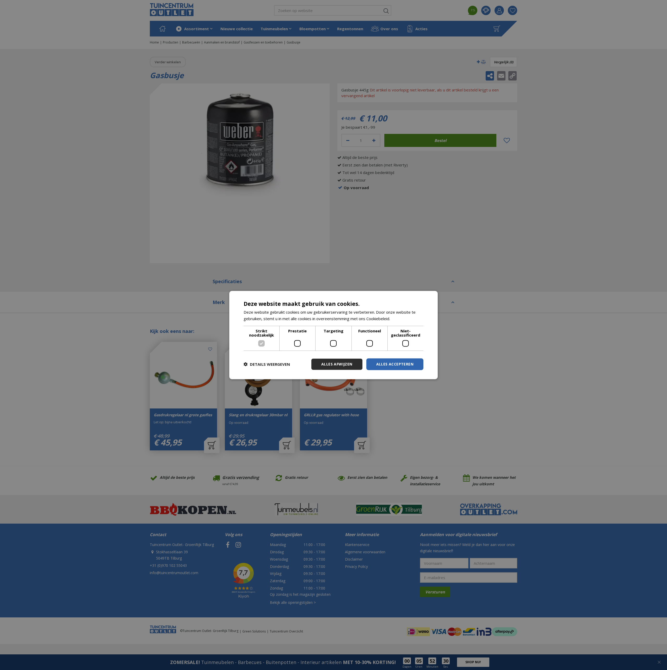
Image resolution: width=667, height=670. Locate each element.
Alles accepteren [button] (394, 364)
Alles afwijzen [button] (337, 364)
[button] (267, 364)
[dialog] (333, 335)
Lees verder (402, 318)
